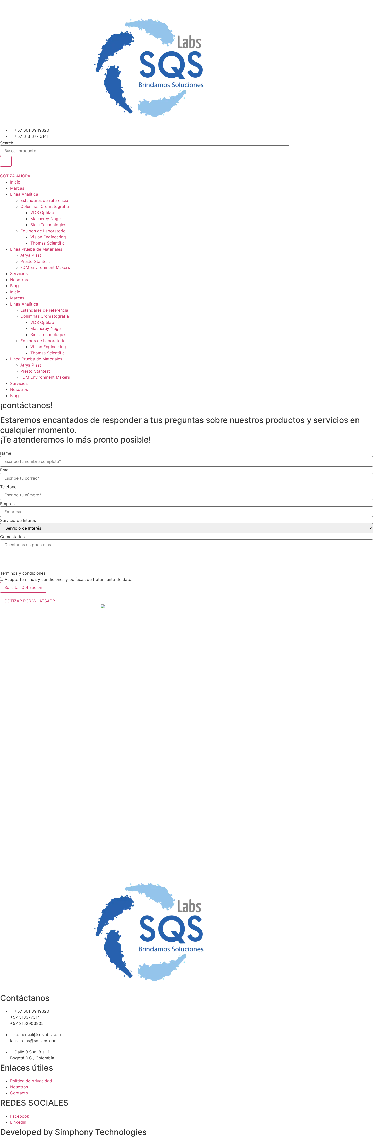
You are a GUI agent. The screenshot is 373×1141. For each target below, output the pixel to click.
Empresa (8, 503)
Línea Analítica (24, 194)
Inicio (15, 182)
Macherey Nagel (46, 218)
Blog (14, 285)
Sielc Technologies (48, 224)
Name (5, 453)
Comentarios (12, 537)
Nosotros (19, 279)
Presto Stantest (35, 261)
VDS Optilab (42, 212)
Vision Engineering (48, 236)
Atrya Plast (30, 255)
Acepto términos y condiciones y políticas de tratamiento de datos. (69, 579)
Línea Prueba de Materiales (36, 249)
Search (6, 143)
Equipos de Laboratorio (43, 230)
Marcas (17, 188)
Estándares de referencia (44, 200)
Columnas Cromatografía (44, 206)
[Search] (6, 161)
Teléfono (8, 487)
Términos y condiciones (22, 573)
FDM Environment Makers (45, 267)
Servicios (19, 273)
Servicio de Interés (18, 520)
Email (5, 470)
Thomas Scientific (47, 243)
